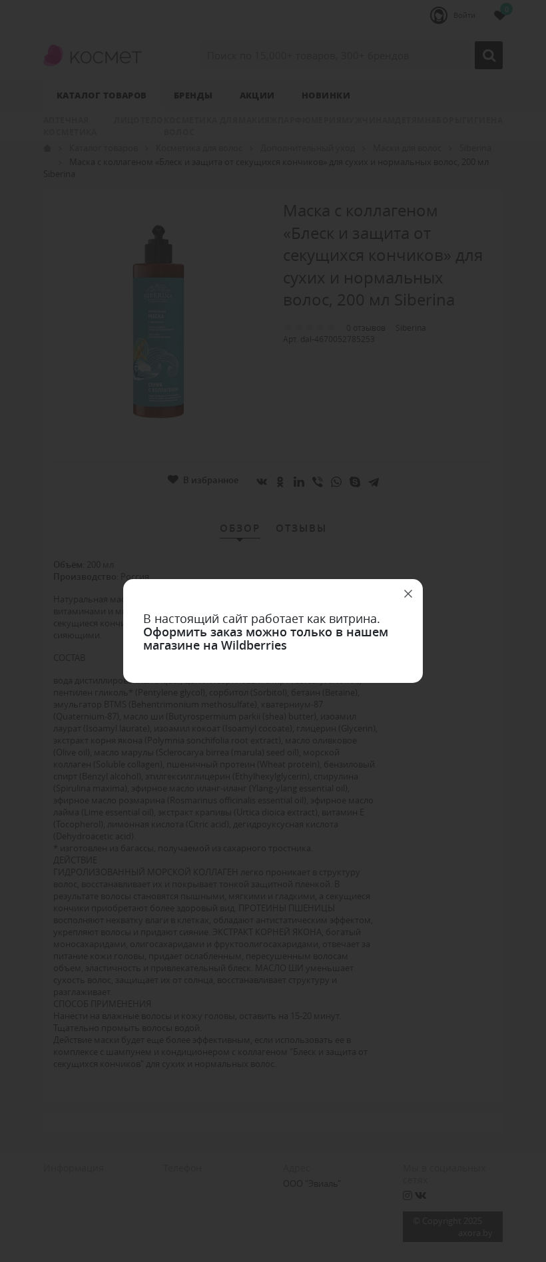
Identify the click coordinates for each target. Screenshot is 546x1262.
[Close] (408, 593)
